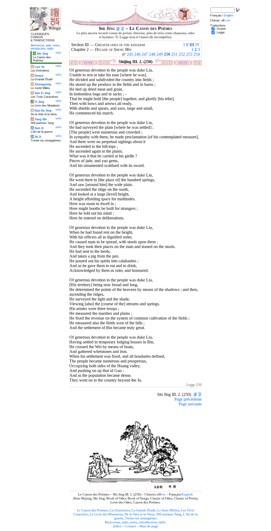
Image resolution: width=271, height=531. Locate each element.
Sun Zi (39, 128)
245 (130, 54)
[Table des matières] (122, 28)
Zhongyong (43, 84)
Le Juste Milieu (168, 510)
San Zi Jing (42, 93)
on (163, 494)
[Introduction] (118, 28)
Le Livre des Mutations (106, 514)
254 (196, 54)
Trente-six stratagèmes (141, 518)
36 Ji (38, 136)
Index (117, 526)
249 (159, 54)
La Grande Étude (144, 510)
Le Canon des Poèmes (92, 510)
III (191, 44)
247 (145, 54)
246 (137, 54)
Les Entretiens (120, 510)
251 (174, 54)
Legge (221, 32)
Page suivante (190, 404)
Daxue (39, 75)
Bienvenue (112, 522)
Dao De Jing (43, 110)
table (162, 522)
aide (125, 522)
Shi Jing (42, 53)
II (187, 44)
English (187, 494)
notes (133, 522)
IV (197, 44)
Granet (221, 28)
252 (182, 54)
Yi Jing (39, 101)
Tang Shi (41, 119)
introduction (148, 522)
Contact (130, 526)
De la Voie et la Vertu (140, 514)
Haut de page (148, 526)
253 (189, 54)
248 (152, 54)
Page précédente (188, 399)
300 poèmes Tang (168, 514)
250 (167, 54)
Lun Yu (39, 66)
